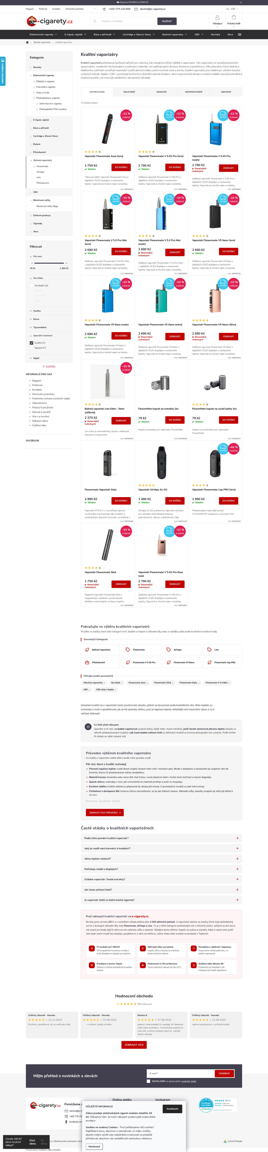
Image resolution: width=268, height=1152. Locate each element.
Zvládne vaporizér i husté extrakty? (104, 879)
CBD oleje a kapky (105, 689)
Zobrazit (228, 168)
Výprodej (37, 223)
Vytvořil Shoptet (235, 1141)
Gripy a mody (42, 92)
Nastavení (94, 1146)
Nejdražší (161, 92)
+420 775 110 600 (78, 1116)
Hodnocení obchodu (134, 996)
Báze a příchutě (41, 128)
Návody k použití (41, 412)
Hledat (167, 21)
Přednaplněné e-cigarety (48, 98)
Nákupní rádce (40, 421)
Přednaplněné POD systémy (53, 109)
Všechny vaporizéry (93, 682)
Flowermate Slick (162, 682)
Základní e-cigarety (45, 81)
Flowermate (42, 166)
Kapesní (40, 348)
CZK (233, 9)
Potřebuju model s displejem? (101, 868)
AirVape (40, 171)
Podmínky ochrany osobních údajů (51, 398)
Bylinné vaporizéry (43, 160)
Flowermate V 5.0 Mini (216, 682)
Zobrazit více (134, 1045)
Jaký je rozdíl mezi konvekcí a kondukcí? (107, 848)
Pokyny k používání (42, 407)
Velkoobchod (39, 403)
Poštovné (43, 9)
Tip (37, 300)
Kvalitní (40, 343)
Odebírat (224, 1073)
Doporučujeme (97, 92)
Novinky (37, 67)
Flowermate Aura (137, 682)
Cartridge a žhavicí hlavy (45, 136)
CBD (35, 192)
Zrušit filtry (51, 366)
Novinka (39, 295)
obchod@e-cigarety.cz (80, 1110)
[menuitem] (43, 34)
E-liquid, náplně (41, 119)
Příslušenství (39, 152)
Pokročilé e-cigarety (45, 87)
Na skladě (41, 285)
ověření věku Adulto (49, 1150)
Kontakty (56, 9)
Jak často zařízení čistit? (98, 889)
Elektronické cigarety (43, 75)
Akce (35, 231)
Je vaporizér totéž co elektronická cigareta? (109, 899)
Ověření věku (39, 425)
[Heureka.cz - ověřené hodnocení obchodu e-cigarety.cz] (218, 1105)
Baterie (36, 144)
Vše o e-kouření (40, 416)
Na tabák (115, 682)
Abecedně (226, 92)
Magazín (30, 9)
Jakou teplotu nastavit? (97, 858)
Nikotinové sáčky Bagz (47, 206)
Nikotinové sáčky (41, 200)
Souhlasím (172, 1109)
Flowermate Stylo (188, 682)
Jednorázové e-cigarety (50, 103)
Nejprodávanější (193, 92)
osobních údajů (188, 1081)
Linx (39, 177)
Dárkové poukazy (42, 215)
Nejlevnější (129, 92)
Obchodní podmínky (75, 9)
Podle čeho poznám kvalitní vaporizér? (106, 838)
